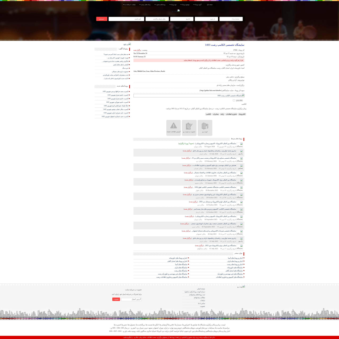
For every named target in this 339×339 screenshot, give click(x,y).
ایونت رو (205, 131)
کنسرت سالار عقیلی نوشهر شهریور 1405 (115, 109)
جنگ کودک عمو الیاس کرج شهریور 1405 (116, 106)
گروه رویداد (198, 4)
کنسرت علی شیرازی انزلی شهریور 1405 (116, 113)
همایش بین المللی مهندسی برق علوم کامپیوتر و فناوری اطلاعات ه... (213, 165)
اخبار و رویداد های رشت (235, 264)
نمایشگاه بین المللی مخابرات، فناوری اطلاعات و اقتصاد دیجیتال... (214, 173)
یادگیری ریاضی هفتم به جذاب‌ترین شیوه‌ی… (115, 61)
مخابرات (215, 114)
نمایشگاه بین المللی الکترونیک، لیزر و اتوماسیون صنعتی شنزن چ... (214, 194)
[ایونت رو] (176, 11)
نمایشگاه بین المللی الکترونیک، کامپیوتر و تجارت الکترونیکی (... (215, 143)
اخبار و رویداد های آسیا (235, 258)
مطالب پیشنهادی (199, 297)
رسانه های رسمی (146, 4)
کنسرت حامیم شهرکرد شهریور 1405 (117, 102)
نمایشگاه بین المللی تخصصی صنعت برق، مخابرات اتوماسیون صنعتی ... (212, 224)
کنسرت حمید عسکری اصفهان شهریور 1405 (115, 116)
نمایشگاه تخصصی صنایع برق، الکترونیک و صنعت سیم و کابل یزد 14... (213, 158)
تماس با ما (201, 303)
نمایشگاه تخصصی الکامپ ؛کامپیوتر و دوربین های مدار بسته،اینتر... (214, 209)
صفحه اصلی (201, 289)
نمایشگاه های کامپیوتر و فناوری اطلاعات (229, 277)
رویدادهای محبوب (161, 4)
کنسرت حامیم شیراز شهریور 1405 (118, 95)
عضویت (202, 306)
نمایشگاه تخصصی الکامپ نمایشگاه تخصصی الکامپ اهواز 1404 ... (214, 187)
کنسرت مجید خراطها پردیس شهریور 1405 (115, 91)
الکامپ (208, 114)
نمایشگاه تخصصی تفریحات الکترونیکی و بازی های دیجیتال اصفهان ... (213, 231)
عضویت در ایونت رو (189, 131)
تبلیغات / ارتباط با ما (130, 4)
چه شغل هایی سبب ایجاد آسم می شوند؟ (116, 54)
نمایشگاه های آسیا (181, 264)
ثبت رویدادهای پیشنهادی (197, 295)
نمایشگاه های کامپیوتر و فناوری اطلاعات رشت (171, 277)
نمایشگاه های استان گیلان (234, 271)
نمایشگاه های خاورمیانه (235, 268)
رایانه (222, 114)
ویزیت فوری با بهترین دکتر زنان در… (117, 58)
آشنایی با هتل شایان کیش (120, 64)
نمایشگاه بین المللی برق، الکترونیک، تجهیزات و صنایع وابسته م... (215, 180)
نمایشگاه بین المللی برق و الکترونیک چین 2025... (220, 245)
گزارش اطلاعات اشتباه (173, 131)
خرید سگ (125, 68)
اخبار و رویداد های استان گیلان (177, 261)
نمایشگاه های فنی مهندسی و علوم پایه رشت (172, 274)
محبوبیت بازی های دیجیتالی (120, 71)
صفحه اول (209, 4)
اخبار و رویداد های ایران (235, 261)
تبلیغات (202, 300)
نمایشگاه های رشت (180, 271)
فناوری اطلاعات (231, 114)
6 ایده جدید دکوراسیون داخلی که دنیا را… (115, 78)
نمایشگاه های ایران (181, 268)
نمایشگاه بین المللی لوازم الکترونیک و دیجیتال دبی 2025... (217, 202)
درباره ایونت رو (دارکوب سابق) (195, 292)
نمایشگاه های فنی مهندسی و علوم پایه (230, 274)
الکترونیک (242, 114)
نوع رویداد (174, 4)
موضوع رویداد (186, 4)
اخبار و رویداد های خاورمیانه (178, 258)
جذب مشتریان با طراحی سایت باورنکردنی (115, 75)
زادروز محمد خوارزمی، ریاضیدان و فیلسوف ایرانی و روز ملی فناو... (214, 151)
